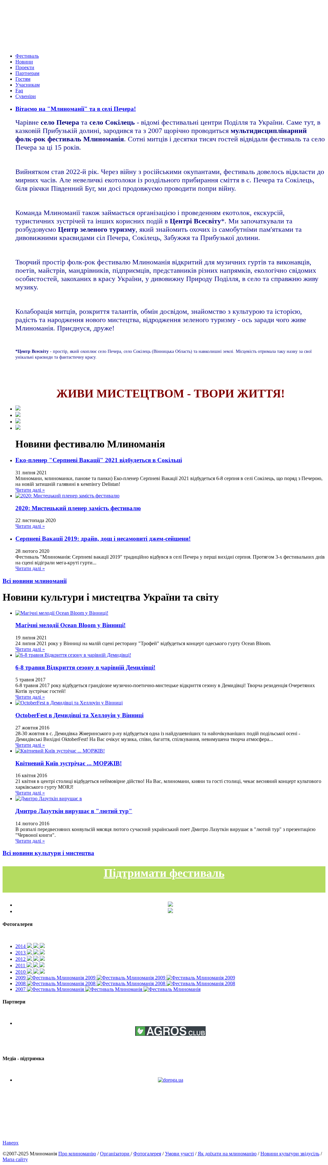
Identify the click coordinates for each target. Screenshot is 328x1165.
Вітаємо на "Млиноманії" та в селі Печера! (75, 108)
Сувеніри (25, 96)
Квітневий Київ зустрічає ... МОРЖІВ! (68, 763)
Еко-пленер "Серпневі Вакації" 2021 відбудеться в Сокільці (98, 460)
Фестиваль (27, 56)
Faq (19, 90)
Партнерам (27, 73)
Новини (24, 61)
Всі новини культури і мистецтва (48, 853)
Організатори (115, 1153)
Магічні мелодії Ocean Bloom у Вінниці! (70, 625)
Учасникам (27, 84)
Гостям (22, 79)
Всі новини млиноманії (35, 581)
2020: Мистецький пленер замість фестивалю (78, 508)
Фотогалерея (147, 1153)
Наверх (11, 1142)
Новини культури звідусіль (289, 1153)
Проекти (24, 67)
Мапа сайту (15, 1159)
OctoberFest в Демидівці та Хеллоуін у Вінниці (79, 715)
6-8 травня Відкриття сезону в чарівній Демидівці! (85, 667)
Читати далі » (30, 490)
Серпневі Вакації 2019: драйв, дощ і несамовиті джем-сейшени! (103, 538)
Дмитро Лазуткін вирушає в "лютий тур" (73, 811)
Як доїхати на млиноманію (227, 1153)
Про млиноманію (77, 1153)
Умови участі (179, 1153)
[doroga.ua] (170, 1080)
